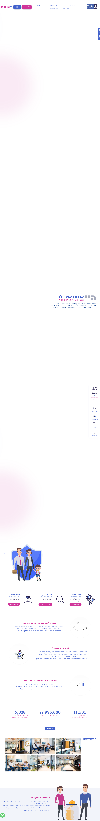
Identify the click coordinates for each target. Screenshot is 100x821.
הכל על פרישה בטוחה (14, 604)
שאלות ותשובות (53, 9)
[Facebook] (8, 7)
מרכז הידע (40, 5)
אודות (79, 5)
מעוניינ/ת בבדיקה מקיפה (45, 604)
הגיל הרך (94, 411)
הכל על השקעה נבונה (75, 604)
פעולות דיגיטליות (99, 34)
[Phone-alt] (2, 7)
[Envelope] (5, 7)
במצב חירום (65, 9)
